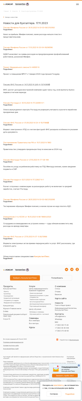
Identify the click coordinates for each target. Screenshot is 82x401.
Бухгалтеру (7, 294)
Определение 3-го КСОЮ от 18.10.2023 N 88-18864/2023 (27, 218)
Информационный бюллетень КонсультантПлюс (66, 309)
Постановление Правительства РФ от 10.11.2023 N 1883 (27, 143)
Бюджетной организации (11, 298)
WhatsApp (58, 319)
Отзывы (58, 291)
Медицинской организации (12, 303)
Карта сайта (60, 298)
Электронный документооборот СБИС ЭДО (15, 315)
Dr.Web (5, 311)
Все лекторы (34, 323)
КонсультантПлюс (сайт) (11, 349)
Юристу (6, 291)
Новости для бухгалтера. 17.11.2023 (32, 11)
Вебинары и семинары (37, 312)
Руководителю (8, 296)
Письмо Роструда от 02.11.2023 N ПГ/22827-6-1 (23, 180)
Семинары (34, 318)
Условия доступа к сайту (11, 345)
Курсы (32, 327)
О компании (60, 286)
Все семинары (34, 320)
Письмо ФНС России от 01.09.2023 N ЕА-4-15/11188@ (26, 123)
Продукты (8, 286)
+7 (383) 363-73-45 (62, 325)
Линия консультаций (36, 293)
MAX (56, 322)
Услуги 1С (6, 319)
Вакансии (58, 294)
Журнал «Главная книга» (12, 308)
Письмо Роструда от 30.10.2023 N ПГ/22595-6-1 (23, 104)
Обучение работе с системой (39, 314)
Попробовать (57, 278)
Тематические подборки (37, 299)
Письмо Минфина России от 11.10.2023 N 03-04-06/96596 (28, 48)
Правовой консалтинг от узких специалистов (39, 296)
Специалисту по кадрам (11, 300)
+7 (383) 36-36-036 (62, 328)
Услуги (32, 286)
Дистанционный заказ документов (40, 304)
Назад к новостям (11, 17)
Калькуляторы (8, 306)
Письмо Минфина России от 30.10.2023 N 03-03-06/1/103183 (29, 28)
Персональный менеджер (38, 306)
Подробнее (69, 394)
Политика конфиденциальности (13, 342)
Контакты (59, 314)
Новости (15, 11)
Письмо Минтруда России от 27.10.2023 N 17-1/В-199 (26, 161)
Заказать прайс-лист (65, 376)
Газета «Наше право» (63, 305)
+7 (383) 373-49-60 (62, 331)
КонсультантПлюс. (26, 257)
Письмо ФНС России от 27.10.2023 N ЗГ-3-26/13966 (25, 237)
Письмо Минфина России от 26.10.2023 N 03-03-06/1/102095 (29, 200)
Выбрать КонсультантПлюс (25, 278)
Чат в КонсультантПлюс (37, 302)
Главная (6, 11)
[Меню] (77, 4)
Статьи (57, 289)
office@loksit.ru (60, 316)
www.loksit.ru (58, 385)
